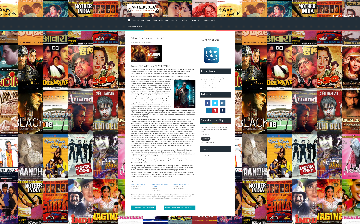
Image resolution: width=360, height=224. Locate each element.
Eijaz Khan (185, 195)
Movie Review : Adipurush (144, 208)
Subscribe (206, 138)
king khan (133, 197)
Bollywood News (208, 20)
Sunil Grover (174, 199)
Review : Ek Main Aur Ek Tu (181, 184)
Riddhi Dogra (162, 197)
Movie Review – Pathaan (138, 184)
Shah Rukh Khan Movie (154, 199)
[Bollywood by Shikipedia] (143, 8)
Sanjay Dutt (170, 197)
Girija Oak (191, 195)
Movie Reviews (138, 20)
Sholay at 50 (206, 86)
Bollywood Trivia (172, 20)
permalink (183, 199)
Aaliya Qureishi (154, 195)
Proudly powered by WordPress (134, 220)
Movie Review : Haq (208, 84)
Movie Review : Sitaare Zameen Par (179, 208)
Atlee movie (166, 195)
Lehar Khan (140, 197)
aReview (152, 220)
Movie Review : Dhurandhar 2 (211, 82)
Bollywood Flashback (190, 20)
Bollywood (135, 195)
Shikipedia (149, 42)
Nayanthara (147, 197)
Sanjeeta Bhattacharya (180, 197)
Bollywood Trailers (155, 20)
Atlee (160, 195)
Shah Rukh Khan (141, 199)
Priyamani (155, 197)
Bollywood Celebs (135, 27)
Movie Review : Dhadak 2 (210, 88)
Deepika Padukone (175, 195)
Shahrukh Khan (165, 199)
